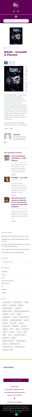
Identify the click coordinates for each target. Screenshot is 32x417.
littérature (25, 329)
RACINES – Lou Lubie (19, 177)
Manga (5, 332)
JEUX (3, 278)
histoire (23, 326)
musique (11, 332)
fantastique (6, 326)
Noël (25, 332)
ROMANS (4, 292)
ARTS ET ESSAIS (5, 283)
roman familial (20, 341)
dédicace (5, 320)
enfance (26, 320)
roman (14, 338)
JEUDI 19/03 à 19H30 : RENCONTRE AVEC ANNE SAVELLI (15, 249)
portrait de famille (20, 335)
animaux (21, 305)
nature (19, 332)
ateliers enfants (7, 308)
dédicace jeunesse (16, 320)
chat (12, 314)
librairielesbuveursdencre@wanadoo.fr (14, 392)
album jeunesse (17, 302)
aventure (18, 308)
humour (5, 329)
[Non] (30, 411)
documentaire (24, 317)
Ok (16, 414)
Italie (11, 329)
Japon (17, 329)
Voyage (5, 344)
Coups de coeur (19, 138)
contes (15, 317)
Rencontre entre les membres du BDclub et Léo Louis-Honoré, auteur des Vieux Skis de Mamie (19, 202)
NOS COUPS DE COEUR (7, 281)
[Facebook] (14, 11)
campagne (6, 314)
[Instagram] (18, 11)
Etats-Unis (13, 323)
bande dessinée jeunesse (21, 311)
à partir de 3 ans (14, 344)
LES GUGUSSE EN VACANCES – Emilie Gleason (18, 158)
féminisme (15, 326)
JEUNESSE (4, 289)
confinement (6, 317)
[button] (16, 17)
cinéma (19, 314)
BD (6, 142)
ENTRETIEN (4, 271)
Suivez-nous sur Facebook (15, 395)
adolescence (6, 302)
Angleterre (12, 305)
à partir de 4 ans (7, 347)
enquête (5, 323)
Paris (4, 335)
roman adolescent (8, 341)
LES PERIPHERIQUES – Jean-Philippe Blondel (13, 252)
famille (21, 323)
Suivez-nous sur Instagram (14, 402)
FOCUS (3, 274)
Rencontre (6, 338)
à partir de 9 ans (20, 347)
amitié (26, 302)
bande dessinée (7, 311)
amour (5, 305)
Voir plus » (13, 174)
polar (10, 335)
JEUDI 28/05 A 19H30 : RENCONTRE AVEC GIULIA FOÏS (15, 236)
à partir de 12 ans (8, 350)
